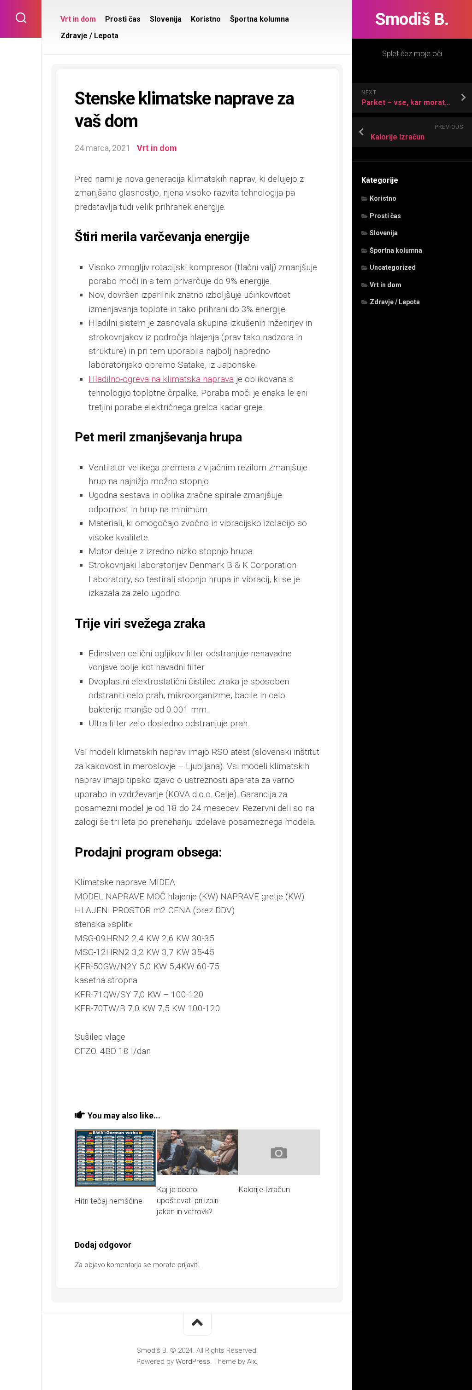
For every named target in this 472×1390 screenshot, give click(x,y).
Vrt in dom (385, 285)
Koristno (383, 198)
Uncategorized (393, 267)
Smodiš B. (412, 19)
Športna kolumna (396, 250)
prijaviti (188, 1265)
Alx (251, 1361)
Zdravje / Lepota (395, 302)
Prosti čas (385, 216)
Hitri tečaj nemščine (108, 1200)
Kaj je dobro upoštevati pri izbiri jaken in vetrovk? (187, 1200)
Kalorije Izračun (264, 1189)
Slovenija (384, 233)
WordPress (193, 1361)
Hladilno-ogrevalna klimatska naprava (161, 379)
